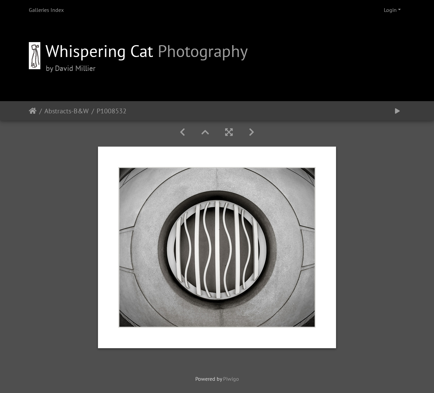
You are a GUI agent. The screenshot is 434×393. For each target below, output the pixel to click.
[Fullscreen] (229, 132)
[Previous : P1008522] (182, 132)
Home (33, 111)
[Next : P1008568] (251, 132)
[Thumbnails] (205, 132)
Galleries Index (46, 9)
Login (390, 9)
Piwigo (231, 378)
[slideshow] (397, 111)
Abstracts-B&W (66, 110)
